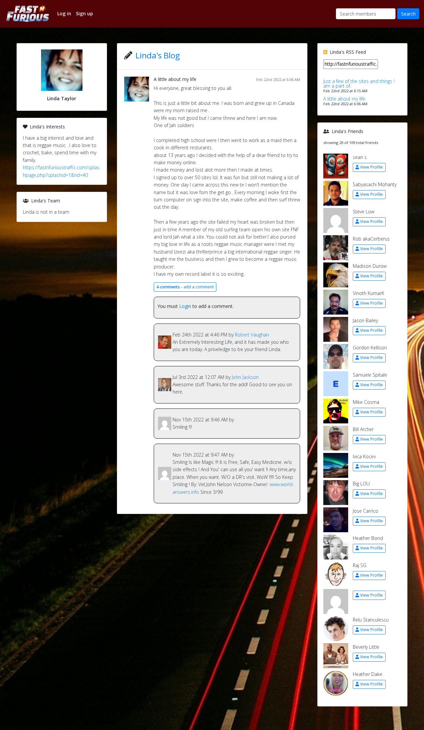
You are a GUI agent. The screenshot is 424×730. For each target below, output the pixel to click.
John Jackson (245, 377)
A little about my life (175, 79)
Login (185, 306)
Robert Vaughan (252, 334)
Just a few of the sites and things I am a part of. (359, 83)
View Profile (371, 167)
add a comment (185, 287)
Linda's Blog (157, 55)
